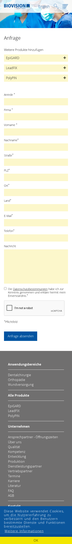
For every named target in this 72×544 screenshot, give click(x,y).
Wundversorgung (21, 384)
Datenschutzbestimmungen (30, 289)
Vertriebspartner (20, 471)
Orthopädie (16, 379)
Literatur (14, 485)
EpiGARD (14, 406)
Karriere (14, 481)
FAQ (11, 490)
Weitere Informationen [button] (24, 531)
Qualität (14, 446)
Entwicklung (17, 456)
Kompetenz (16, 451)
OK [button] (36, 540)
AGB (11, 495)
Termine (14, 476)
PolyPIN (13, 415)
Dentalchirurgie (19, 375)
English (44, 6)
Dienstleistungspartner (25, 466)
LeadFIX (14, 410)
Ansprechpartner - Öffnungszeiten (33, 437)
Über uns (14, 442)
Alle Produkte (18, 395)
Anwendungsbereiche (24, 364)
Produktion (16, 461)
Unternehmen (19, 426)
